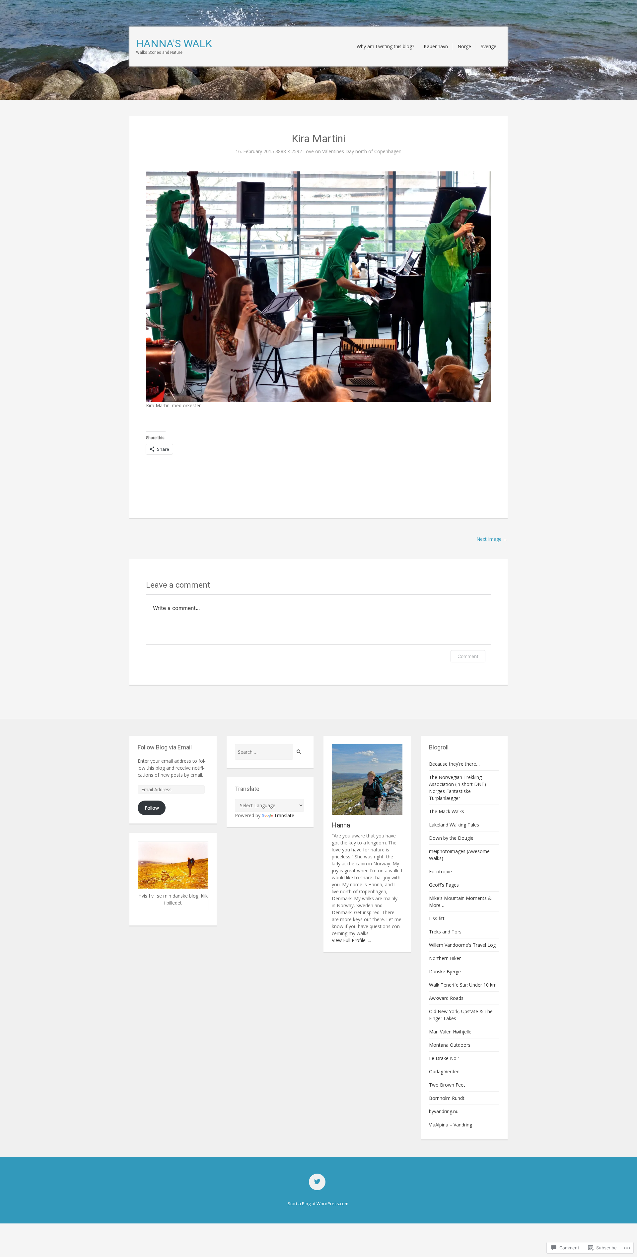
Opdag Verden (444, 1071)
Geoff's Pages (444, 885)
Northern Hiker (445, 958)
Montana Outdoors (449, 1045)
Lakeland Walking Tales (454, 825)
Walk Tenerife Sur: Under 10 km (463, 985)
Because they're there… (454, 764)
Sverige (488, 46)
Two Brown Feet (447, 1085)
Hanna (341, 825)
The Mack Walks (446, 811)
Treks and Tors (445, 931)
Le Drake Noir (444, 1058)
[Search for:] (264, 752)
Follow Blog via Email (165, 747)
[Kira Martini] (318, 286)
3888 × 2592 (288, 151)
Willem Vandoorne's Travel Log (462, 945)
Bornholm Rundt (446, 1098)
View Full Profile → (352, 940)
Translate (284, 815)
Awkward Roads (446, 998)
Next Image (492, 539)
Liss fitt (437, 918)
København (436, 46)
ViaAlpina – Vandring (450, 1124)
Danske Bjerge (445, 971)
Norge (464, 46)
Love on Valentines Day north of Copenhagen (352, 151)
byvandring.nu (444, 1111)
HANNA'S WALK (174, 43)
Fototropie (440, 871)
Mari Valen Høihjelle (450, 1031)
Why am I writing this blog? (385, 46)
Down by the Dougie (451, 838)
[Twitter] (317, 1182)
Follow (152, 808)
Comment (468, 656)
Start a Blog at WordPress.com (318, 1204)
